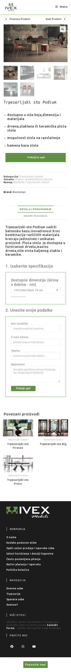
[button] (63, 29)
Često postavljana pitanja (23, 559)
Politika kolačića (17, 569)
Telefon (15, 350)
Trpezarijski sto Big (53, 444)
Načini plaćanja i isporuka (23, 564)
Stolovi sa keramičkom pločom (34, 179)
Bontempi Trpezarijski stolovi (32, 182)
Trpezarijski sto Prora (18, 481)
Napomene (18, 364)
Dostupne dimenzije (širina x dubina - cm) (34, 282)
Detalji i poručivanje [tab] (35, 209)
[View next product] (65, 19)
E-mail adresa (20, 337)
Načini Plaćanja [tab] (35, 216)
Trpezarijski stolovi (31, 176)
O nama (11, 537)
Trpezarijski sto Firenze (18, 446)
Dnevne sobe (14, 588)
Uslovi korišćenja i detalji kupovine (30, 553)
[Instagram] (23, 646)
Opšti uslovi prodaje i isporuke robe (30, 548)
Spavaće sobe (15, 599)
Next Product (54, 19)
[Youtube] (34, 646)
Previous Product (20, 19)
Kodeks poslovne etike (21, 542)
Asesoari (12, 604)
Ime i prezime (19, 323)
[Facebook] (12, 646)
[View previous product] (6, 19)
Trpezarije (13, 593)
